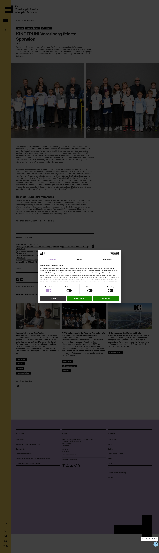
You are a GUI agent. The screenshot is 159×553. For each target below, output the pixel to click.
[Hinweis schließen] (157, 538)
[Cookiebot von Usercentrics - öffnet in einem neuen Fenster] (111, 253)
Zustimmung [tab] (52, 259)
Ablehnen (53, 298)
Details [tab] (79, 259)
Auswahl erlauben (79, 298)
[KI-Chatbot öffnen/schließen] (155, 544)
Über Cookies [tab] (107, 259)
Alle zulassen (106, 298)
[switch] (69, 290)
